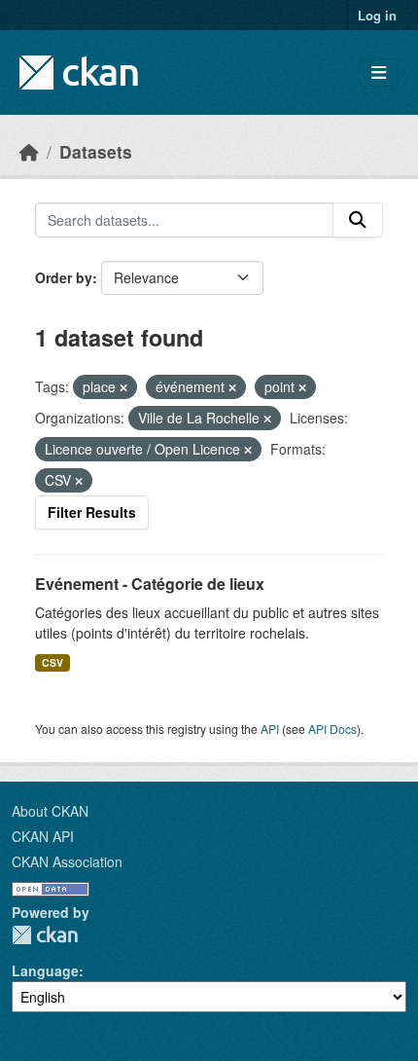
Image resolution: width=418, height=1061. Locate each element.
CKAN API (43, 836)
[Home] (29, 151)
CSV (52, 662)
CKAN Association (67, 861)
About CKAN (50, 811)
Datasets (95, 151)
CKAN (45, 935)
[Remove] (123, 387)
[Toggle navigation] (379, 72)
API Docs (332, 728)
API (270, 728)
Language (45, 970)
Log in (377, 15)
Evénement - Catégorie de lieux (149, 583)
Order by (63, 277)
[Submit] (357, 220)
